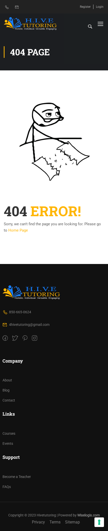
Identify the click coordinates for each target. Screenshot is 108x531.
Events (8, 443)
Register (85, 7)
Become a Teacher (17, 477)
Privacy (38, 522)
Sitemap (72, 522)
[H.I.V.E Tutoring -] (30, 23)
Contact (9, 400)
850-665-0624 (20, 312)
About (7, 380)
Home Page (18, 230)
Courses (9, 433)
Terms (55, 522)
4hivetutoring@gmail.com (29, 325)
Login (99, 7)
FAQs (7, 487)
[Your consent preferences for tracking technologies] (99, 522)
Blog (6, 390)
